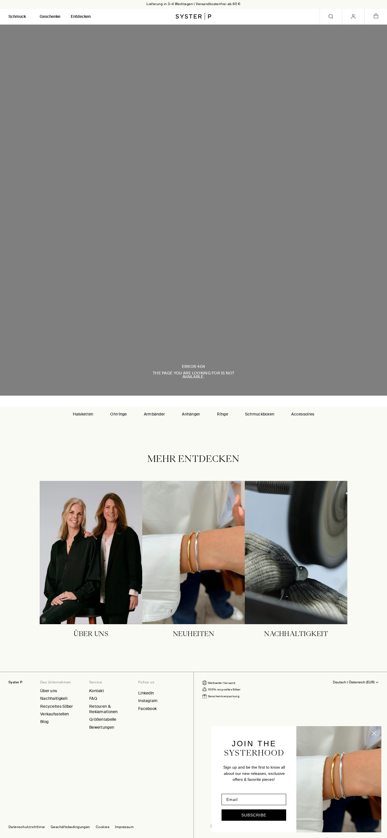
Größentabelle (102, 719)
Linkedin (146, 693)
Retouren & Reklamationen (103, 709)
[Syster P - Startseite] (193, 16)
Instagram (148, 700)
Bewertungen (101, 727)
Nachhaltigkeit (54, 698)
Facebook (147, 708)
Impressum (124, 827)
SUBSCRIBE (253, 815)
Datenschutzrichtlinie (26, 827)
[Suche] (331, 16)
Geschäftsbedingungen (70, 827)
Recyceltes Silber (56, 706)
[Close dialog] (374, 733)
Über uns (48, 690)
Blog (44, 721)
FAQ (93, 698)
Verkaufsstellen (54, 714)
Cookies (102, 827)
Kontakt (96, 690)
